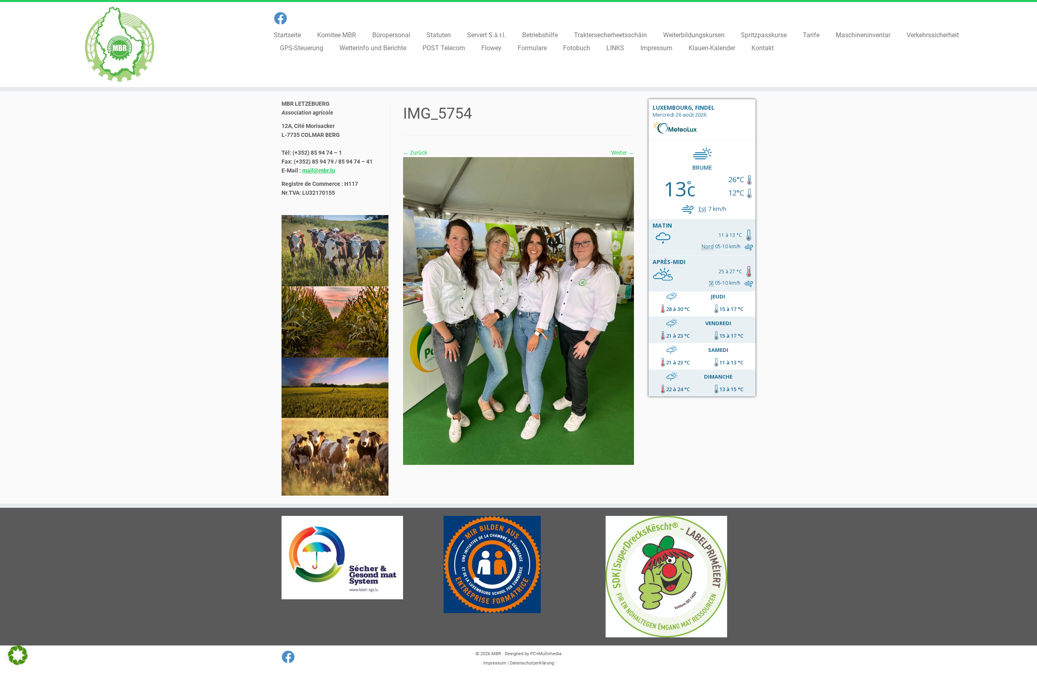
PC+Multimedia (545, 653)
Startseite (287, 35)
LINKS (615, 48)
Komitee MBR (336, 35)
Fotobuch (576, 48)
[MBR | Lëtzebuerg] (119, 44)
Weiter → (622, 152)
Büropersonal (391, 35)
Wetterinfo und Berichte (372, 48)
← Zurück (415, 152)
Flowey (491, 48)
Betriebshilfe (540, 35)
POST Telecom (443, 48)
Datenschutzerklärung (532, 663)
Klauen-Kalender (712, 48)
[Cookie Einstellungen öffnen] (18, 663)
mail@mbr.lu (318, 170)
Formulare (532, 48)
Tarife (811, 35)
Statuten (439, 35)
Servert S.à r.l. (486, 35)
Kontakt (762, 48)
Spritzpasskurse (764, 35)
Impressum (656, 48)
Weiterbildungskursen (694, 35)
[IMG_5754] (518, 310)
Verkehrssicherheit (933, 35)
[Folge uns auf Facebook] (283, 18)
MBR (496, 653)
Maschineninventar (863, 35)
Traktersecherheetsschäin (610, 35)
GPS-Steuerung (301, 48)
